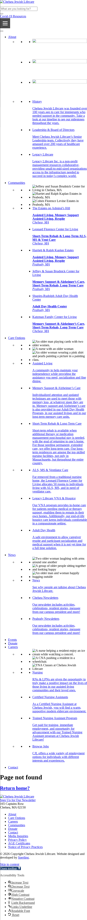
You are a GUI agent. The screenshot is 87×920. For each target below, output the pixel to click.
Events (12, 639)
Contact (13, 767)
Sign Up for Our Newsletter (18, 800)
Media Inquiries (18, 836)
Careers (13, 647)
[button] (1, 13)
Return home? (15, 788)
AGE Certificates (19, 843)
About (12, 37)
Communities (16, 182)
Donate (12, 643)
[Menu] (5, 23)
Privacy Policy (17, 839)
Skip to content (9, 864)
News (12, 555)
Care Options (16, 338)
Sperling (23, 857)
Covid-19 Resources (13, 16)
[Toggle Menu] (1, 31)
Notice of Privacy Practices (25, 847)
